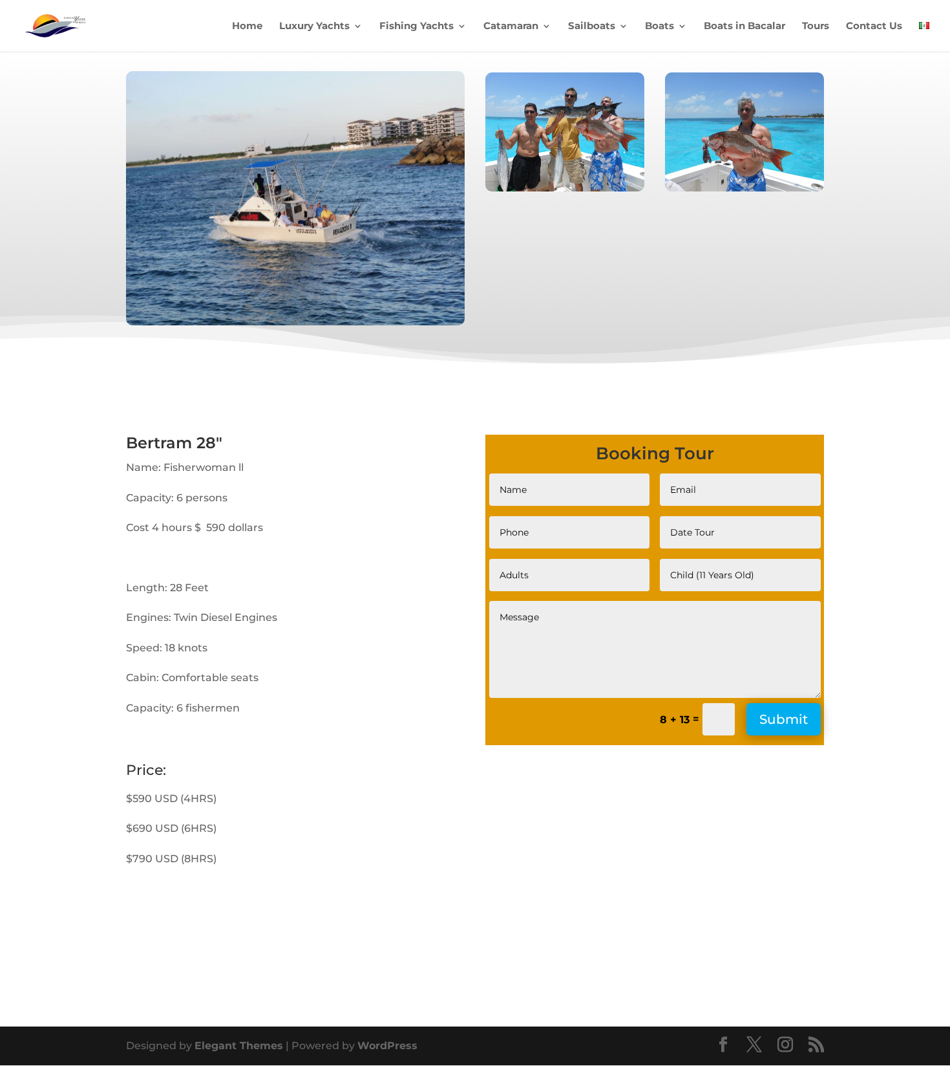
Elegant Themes (239, 1045)
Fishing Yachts (416, 26)
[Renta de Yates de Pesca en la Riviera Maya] (564, 188)
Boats (659, 26)
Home (247, 26)
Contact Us (874, 26)
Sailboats (591, 26)
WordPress (387, 1045)
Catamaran (510, 26)
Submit (783, 719)
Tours (815, 26)
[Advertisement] (593, 874)
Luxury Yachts (314, 26)
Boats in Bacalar (744, 26)
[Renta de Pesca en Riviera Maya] (295, 322)
